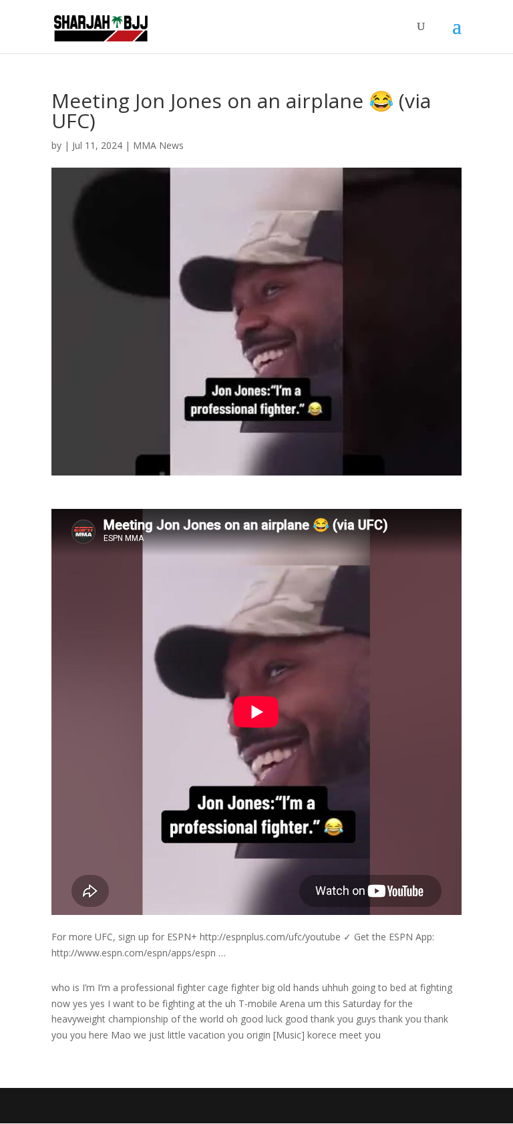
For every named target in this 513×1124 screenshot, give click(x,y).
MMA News (158, 145)
